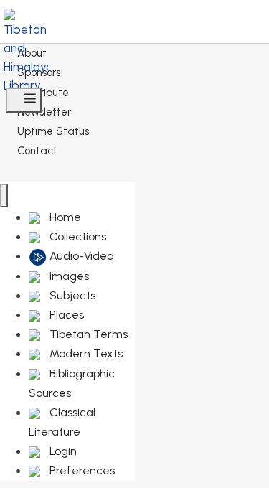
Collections (76, 236)
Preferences (81, 470)
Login (62, 451)
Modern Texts (85, 353)
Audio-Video (80, 256)
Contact (37, 150)
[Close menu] (4, 195)
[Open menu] (24, 100)
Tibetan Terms (87, 334)
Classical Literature (62, 421)
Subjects (71, 295)
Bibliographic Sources (72, 383)
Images (68, 276)
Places (65, 315)
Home (64, 217)
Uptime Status (53, 131)
